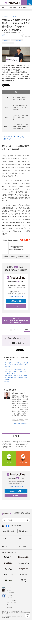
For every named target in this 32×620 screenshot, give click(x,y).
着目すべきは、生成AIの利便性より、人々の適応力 (20, 98)
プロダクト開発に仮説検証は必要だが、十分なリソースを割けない (20, 107)
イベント (4, 546)
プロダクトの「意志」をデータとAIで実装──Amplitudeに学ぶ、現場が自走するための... (16, 377)
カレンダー (22, 546)
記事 (20, 538)
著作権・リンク (11, 590)
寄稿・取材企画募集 (8, 531)
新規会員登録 (16, 301)
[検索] (3, 7)
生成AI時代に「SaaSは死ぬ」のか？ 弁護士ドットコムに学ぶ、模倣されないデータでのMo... (16, 365)
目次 (16, 92)
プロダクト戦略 (12, 7)
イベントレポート (6, 40)
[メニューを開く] (2, 2)
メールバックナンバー (17, 296)
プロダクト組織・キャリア (7, 43)
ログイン (17, 306)
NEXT (26, 330)
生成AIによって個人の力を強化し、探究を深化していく (20, 117)
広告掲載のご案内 (24, 531)
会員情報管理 (10, 592)
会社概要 (9, 597)
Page (6, 108)
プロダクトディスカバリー (17, 40)
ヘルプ (9, 587)
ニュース (4, 538)
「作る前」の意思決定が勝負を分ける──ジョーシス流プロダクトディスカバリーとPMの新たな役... (16, 371)
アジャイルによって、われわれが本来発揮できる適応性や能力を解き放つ (20, 126)
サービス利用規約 (11, 600)
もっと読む (7, 381)
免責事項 (9, 595)
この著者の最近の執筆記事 (19, 423)
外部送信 (9, 607)
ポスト (6, 85)
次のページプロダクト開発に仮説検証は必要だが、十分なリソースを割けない (16, 320)
